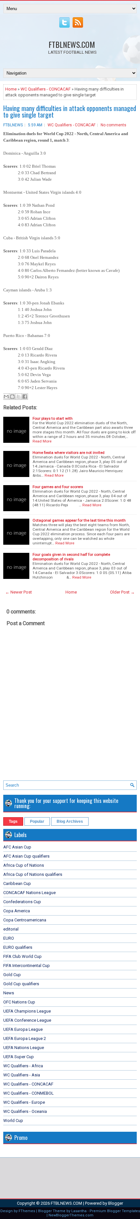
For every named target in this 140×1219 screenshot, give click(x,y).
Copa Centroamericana (24, 920)
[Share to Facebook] (24, 396)
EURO (8, 938)
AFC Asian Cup (17, 847)
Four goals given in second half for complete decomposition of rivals (71, 556)
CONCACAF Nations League (29, 892)
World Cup (13, 1120)
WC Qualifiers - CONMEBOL (28, 1093)
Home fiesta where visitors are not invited (69, 452)
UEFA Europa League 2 (24, 1038)
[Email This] (6, 396)
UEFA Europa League (23, 1029)
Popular (37, 821)
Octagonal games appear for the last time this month (79, 520)
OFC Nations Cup (19, 1002)
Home (11, 89)
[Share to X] (18, 396)
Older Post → (122, 592)
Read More (42, 441)
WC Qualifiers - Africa (23, 1065)
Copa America (16, 910)
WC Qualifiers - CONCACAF (46, 89)
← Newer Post (18, 592)
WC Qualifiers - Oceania (25, 1111)
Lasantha (79, 1211)
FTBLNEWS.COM (72, 44)
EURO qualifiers (17, 947)
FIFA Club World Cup (22, 956)
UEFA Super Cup (18, 1056)
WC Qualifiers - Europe (24, 1102)
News (8, 992)
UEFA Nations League (23, 1047)
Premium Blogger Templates (115, 1211)
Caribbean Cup (17, 883)
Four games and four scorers (58, 486)
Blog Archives (70, 821)
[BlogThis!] (12, 396)
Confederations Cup (22, 901)
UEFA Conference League (27, 1020)
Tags (13, 821)
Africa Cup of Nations (23, 865)
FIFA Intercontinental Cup (26, 965)
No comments (113, 125)
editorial (11, 929)
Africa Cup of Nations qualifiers (32, 874)
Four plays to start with (53, 418)
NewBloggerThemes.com (71, 1215)
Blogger (115, 1203)
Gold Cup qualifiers (21, 983)
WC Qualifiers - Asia (21, 1074)
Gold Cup (12, 974)
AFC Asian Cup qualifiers (26, 856)
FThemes (27, 1211)
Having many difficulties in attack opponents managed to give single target (69, 111)
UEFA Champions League (27, 1011)
